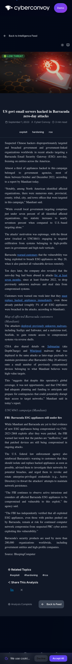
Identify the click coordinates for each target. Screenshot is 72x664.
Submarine (53, 346)
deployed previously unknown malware (43, 326)
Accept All (58, 658)
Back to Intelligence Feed (23, 35)
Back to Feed (54, 604)
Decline (41, 658)
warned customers (27, 255)
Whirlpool (35, 351)
